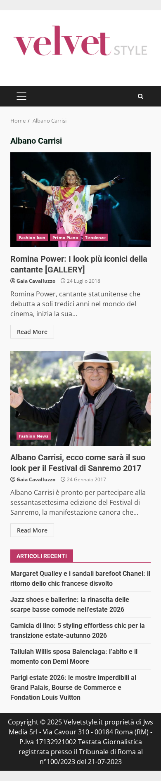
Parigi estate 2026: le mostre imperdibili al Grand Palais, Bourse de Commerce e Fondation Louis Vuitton (73, 687)
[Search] (140, 96)
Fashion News (33, 436)
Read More (32, 332)
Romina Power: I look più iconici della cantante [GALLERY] (80, 199)
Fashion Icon (32, 237)
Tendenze (95, 237)
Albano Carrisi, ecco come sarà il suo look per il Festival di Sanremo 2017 (80, 398)
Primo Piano (65, 237)
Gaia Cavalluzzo (36, 280)
